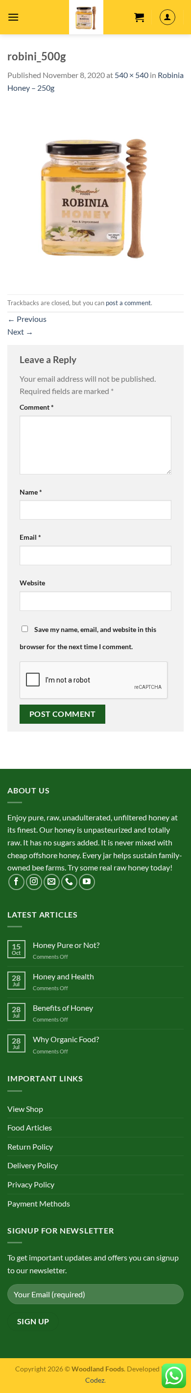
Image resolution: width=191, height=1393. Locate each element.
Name (31, 492)
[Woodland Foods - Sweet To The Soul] (86, 17)
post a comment (128, 303)
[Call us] (69, 882)
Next (20, 331)
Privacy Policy (30, 1184)
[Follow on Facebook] (16, 882)
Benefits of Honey (63, 1007)
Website (32, 582)
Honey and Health (63, 976)
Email (30, 537)
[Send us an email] (52, 882)
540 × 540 (131, 74)
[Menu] (13, 17)
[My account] (167, 17)
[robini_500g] (95, 193)
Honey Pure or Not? (66, 944)
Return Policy (30, 1146)
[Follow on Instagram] (34, 882)
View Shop (25, 1108)
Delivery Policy (32, 1165)
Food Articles (29, 1127)
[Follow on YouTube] (87, 882)
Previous (27, 318)
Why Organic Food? (66, 1039)
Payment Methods (38, 1203)
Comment (37, 407)
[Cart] (139, 17)
